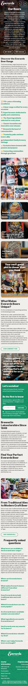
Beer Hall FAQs (5, 678)
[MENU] (25, 3)
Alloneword (10, 683)
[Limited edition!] (17, 169)
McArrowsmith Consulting (21, 683)
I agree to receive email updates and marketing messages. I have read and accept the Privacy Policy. (14, 414)
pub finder (4, 470)
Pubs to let (4, 676)
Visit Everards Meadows (5, 668)
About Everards (5, 673)
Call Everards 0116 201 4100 (20, 3)
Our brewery (4, 671)
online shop (11, 466)
